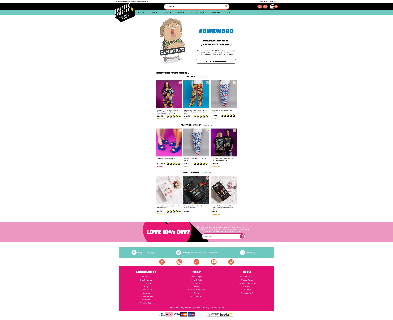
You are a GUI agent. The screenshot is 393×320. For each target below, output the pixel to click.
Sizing (196, 293)
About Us (146, 277)
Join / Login (196, 277)
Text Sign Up (146, 283)
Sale (228, 13)
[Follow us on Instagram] (179, 262)
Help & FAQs (196, 280)
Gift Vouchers (197, 296)
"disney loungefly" (196, 172)
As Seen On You (146, 290)
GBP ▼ (275, 1)
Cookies (246, 286)
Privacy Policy (247, 280)
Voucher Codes (247, 277)
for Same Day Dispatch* (200, 253)
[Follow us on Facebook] (162, 262)
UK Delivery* (146, 253)
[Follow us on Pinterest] (231, 262)
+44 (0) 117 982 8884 (265, 1)
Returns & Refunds (196, 290)
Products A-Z (247, 293)
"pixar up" (196, 77)
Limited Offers (215, 13)
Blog (146, 286)
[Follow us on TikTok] (196, 262)
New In (141, 13)
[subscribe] (242, 236)
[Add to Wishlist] (180, 82)
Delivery (196, 286)
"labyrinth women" (196, 125)
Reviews (146, 293)
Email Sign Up (146, 280)
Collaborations (146, 296)
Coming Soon (146, 303)
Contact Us (196, 283)
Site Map (247, 290)
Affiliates (146, 300)
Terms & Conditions (247, 283)
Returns (253, 253)
